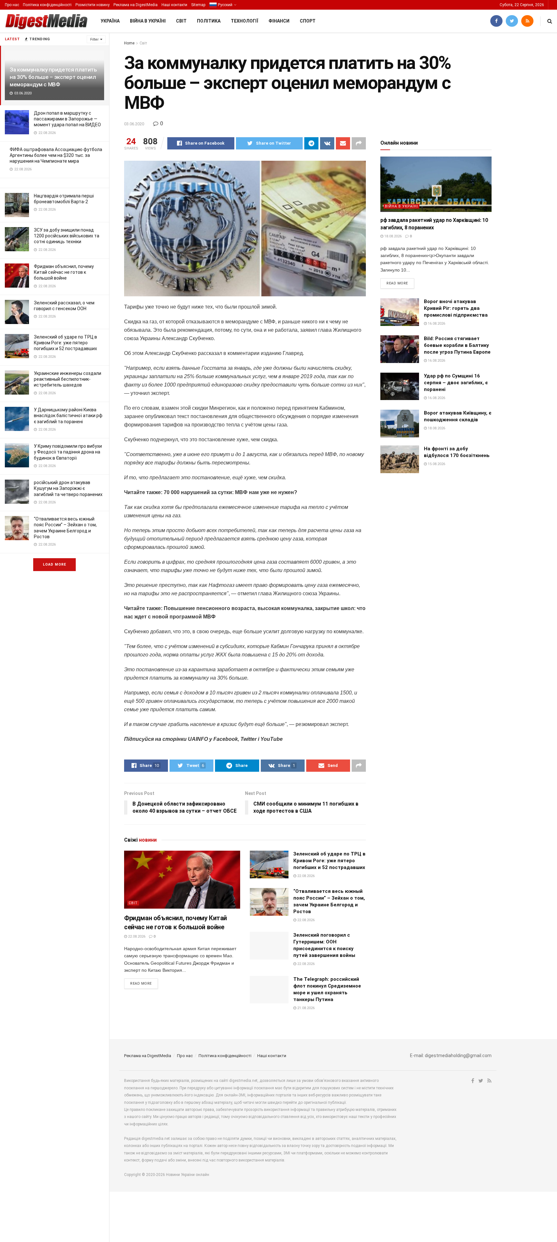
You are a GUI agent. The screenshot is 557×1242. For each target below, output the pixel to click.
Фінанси (279, 21)
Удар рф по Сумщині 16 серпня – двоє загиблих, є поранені (456, 382)
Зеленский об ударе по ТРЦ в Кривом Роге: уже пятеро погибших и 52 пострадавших (65, 342)
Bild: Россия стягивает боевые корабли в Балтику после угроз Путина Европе (457, 345)
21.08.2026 (305, 1008)
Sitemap (198, 5)
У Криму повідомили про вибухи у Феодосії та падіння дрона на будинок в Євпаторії (68, 452)
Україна (110, 21)
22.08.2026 (136, 936)
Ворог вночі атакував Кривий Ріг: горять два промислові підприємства (456, 308)
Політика (208, 21)
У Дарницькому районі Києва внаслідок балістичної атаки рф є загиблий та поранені (68, 415)
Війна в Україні (148, 21)
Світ (181, 21)
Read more (141, 983)
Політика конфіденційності (47, 5)
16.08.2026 (436, 323)
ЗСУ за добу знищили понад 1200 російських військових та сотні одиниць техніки (66, 235)
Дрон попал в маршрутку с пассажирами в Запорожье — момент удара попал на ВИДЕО (67, 118)
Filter (94, 39)
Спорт (308, 21)
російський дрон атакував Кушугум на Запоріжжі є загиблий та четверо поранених (68, 488)
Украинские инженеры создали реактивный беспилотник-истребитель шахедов (67, 379)
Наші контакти (174, 5)
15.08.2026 (436, 464)
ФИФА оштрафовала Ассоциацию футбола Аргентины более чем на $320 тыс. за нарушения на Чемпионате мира (56, 155)
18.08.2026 (392, 236)
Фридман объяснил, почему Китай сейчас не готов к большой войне (64, 272)
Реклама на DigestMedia (135, 5)
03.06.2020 (134, 123)
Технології (244, 21)
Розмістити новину (92, 5)
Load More (54, 564)
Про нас (12, 5)
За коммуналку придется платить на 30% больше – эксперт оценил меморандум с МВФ (53, 77)
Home (129, 43)
